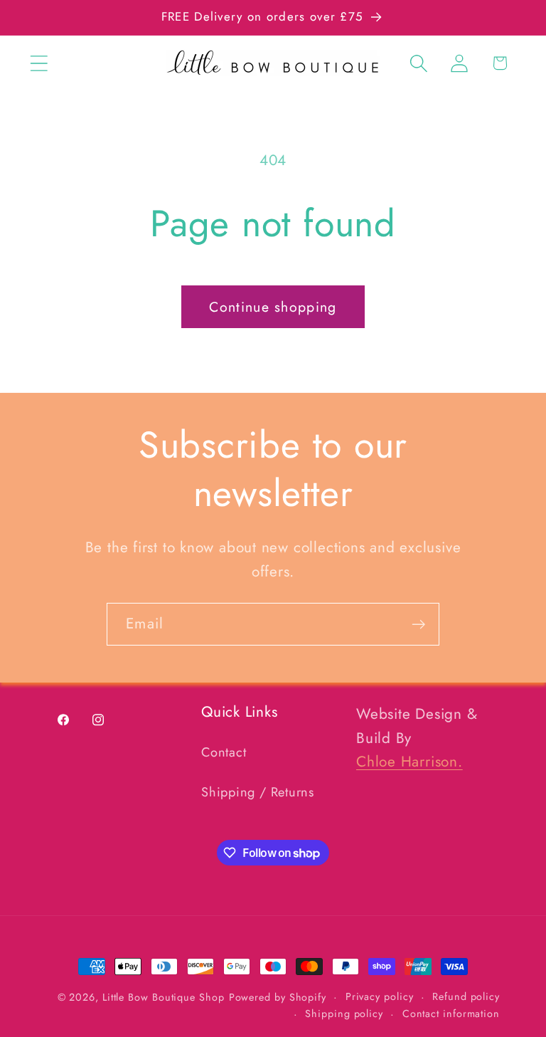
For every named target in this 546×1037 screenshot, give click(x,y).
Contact (223, 752)
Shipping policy (344, 1013)
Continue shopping (272, 307)
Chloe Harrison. (409, 761)
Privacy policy (380, 996)
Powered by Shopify (277, 997)
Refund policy (466, 996)
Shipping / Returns (257, 792)
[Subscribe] (418, 624)
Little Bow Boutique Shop (163, 997)
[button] (38, 63)
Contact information (451, 1013)
